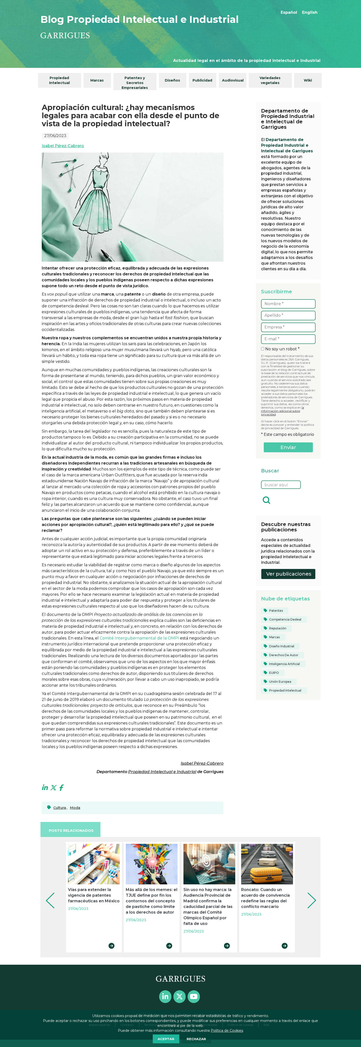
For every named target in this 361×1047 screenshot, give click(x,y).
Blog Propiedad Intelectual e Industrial (140, 19)
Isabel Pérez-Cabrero (63, 145)
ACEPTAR (166, 1039)
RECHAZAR (196, 1039)
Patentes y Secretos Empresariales (135, 83)
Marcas (97, 80)
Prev (46, 893)
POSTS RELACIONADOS (71, 830)
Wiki (308, 80)
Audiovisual (233, 80)
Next (308, 893)
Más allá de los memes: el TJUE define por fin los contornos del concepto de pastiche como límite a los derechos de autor (151, 901)
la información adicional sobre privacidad (282, 411)
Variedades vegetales (270, 80)
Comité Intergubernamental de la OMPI (139, 638)
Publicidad (202, 80)
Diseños (172, 80)
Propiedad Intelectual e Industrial (162, 771)
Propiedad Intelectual (59, 80)
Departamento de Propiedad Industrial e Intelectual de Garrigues (287, 145)
